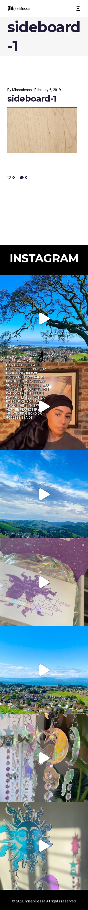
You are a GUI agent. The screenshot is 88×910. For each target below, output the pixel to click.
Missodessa (22, 90)
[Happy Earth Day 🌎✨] (44, 318)
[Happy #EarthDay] (44, 670)
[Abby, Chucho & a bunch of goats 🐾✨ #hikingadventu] (44, 494)
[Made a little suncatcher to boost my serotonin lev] (44, 846)
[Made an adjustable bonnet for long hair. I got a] (44, 406)
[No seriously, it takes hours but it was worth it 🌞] (44, 758)
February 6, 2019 (47, 90)
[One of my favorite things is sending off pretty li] (44, 582)
